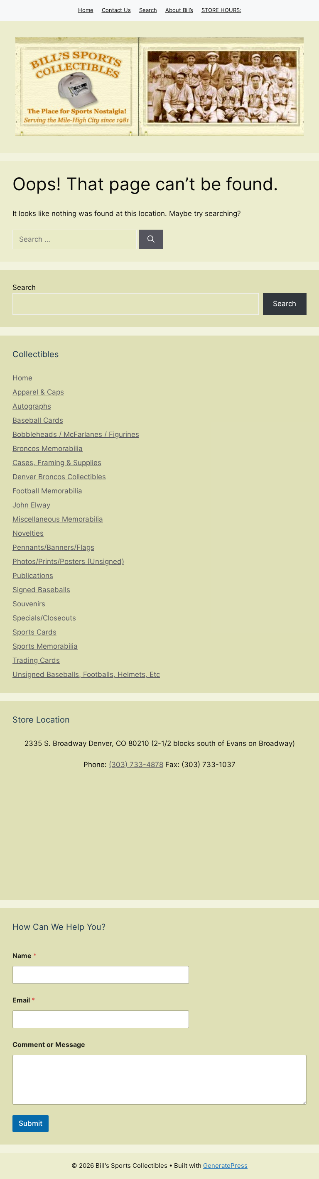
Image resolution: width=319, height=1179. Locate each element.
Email (23, 1000)
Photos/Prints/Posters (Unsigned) (68, 561)
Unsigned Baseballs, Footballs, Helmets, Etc (86, 674)
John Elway (31, 505)
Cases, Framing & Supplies (56, 462)
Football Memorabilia (47, 491)
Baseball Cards (37, 420)
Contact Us (116, 10)
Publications (32, 575)
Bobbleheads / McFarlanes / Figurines (75, 434)
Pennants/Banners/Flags (53, 547)
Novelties (28, 533)
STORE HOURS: (221, 10)
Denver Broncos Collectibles (59, 477)
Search (148, 10)
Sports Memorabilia (45, 646)
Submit (30, 1123)
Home (85, 10)
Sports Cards (34, 632)
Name (24, 956)
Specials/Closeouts (44, 618)
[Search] (151, 240)
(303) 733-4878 (136, 764)
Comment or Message (48, 1045)
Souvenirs (28, 604)
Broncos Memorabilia (47, 448)
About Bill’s (179, 10)
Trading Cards (36, 660)
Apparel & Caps (38, 392)
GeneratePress (225, 1165)
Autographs (31, 406)
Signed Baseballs (41, 590)
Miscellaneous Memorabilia (57, 519)
